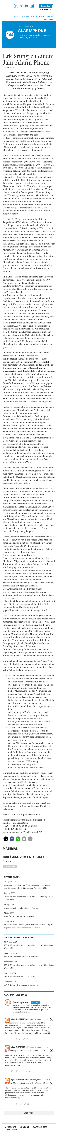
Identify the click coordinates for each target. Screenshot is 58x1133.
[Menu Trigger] (51, 5)
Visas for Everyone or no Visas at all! (19, 916)
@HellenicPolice (11, 1062)
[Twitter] (21, 6)
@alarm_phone (36, 1019)
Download (10, 866)
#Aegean (38, 1083)
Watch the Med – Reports (19, 937)
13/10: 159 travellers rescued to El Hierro (21, 956)
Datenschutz (40, 1127)
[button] (6, 838)
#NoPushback (11, 1065)
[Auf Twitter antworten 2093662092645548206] (12, 1104)
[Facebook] (16, 6)
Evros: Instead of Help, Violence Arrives (21, 907)
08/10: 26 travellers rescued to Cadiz (19, 976)
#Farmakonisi (23, 1090)
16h (46, 1019)
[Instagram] (32, 6)
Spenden (46, 6)
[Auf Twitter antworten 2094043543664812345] (12, 1039)
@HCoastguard (45, 1060)
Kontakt (24, 1127)
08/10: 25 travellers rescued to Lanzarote (21, 984)
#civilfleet (9, 1025)
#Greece (42, 1050)
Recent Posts (12, 877)
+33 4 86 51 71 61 (47, 19)
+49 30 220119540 (46, 16)
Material (12, 1129)
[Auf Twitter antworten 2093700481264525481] (12, 1071)
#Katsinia (36, 1057)
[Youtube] (27, 6)
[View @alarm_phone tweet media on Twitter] (48, 1032)
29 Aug (47, 1047)
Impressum (10, 1127)
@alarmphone (20, 1019)
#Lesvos (35, 1050)
